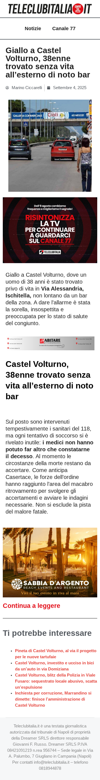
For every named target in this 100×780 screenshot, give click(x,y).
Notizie (33, 28)
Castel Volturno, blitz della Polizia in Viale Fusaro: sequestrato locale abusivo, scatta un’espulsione (56, 681)
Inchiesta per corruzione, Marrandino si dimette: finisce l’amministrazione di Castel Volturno (53, 699)
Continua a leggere (31, 605)
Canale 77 (64, 28)
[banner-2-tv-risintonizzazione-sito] (50, 230)
